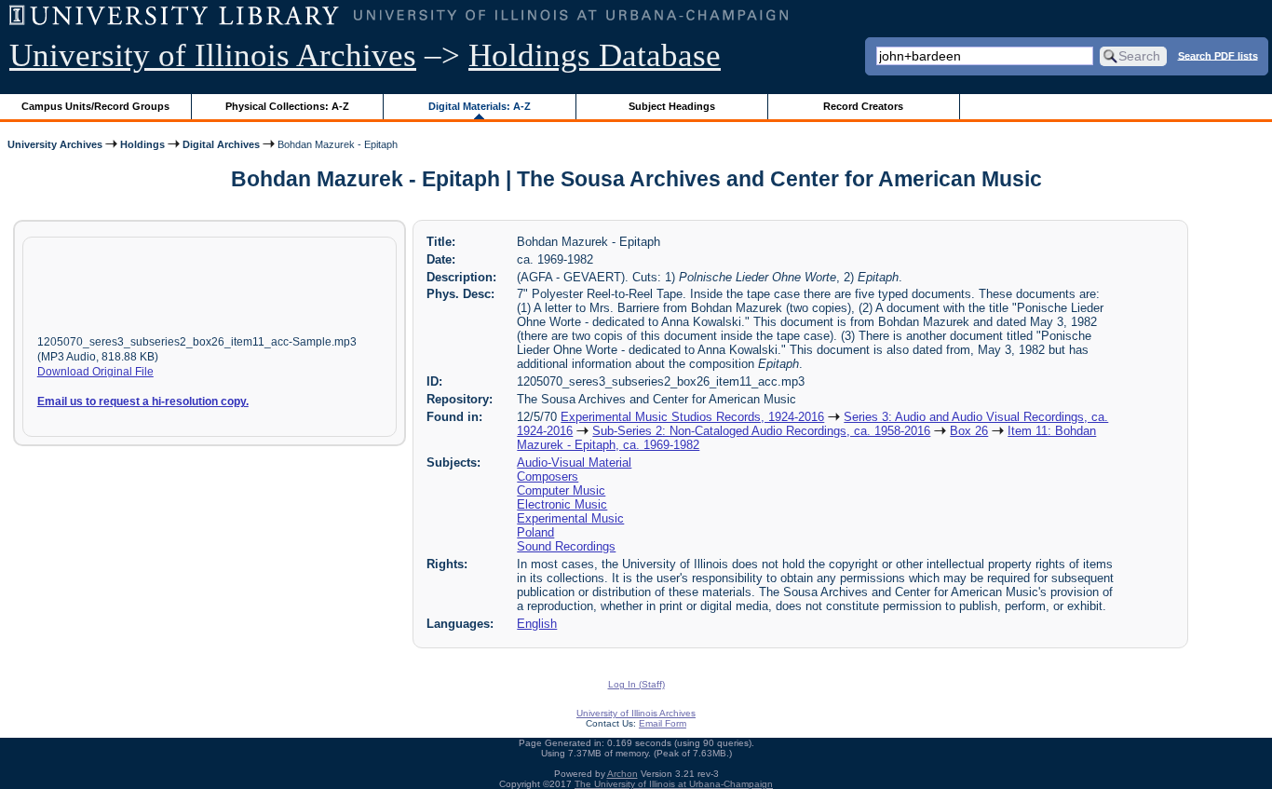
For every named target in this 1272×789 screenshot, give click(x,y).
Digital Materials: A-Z (479, 106)
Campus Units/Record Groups (95, 106)
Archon (622, 774)
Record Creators (863, 106)
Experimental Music (570, 518)
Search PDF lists (1218, 55)
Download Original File (95, 371)
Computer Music (561, 490)
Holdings (142, 144)
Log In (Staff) (636, 684)
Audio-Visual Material (574, 462)
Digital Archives (221, 144)
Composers (547, 476)
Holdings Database (594, 55)
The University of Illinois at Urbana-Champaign (674, 784)
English (537, 624)
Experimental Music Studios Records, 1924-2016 (692, 417)
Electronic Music (562, 504)
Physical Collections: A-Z (287, 106)
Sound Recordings (566, 546)
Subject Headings (672, 106)
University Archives (54, 144)
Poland (535, 532)
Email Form (662, 723)
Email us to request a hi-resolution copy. (143, 401)
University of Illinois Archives (212, 55)
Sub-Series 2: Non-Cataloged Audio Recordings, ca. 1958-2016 (761, 431)
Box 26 (969, 431)
